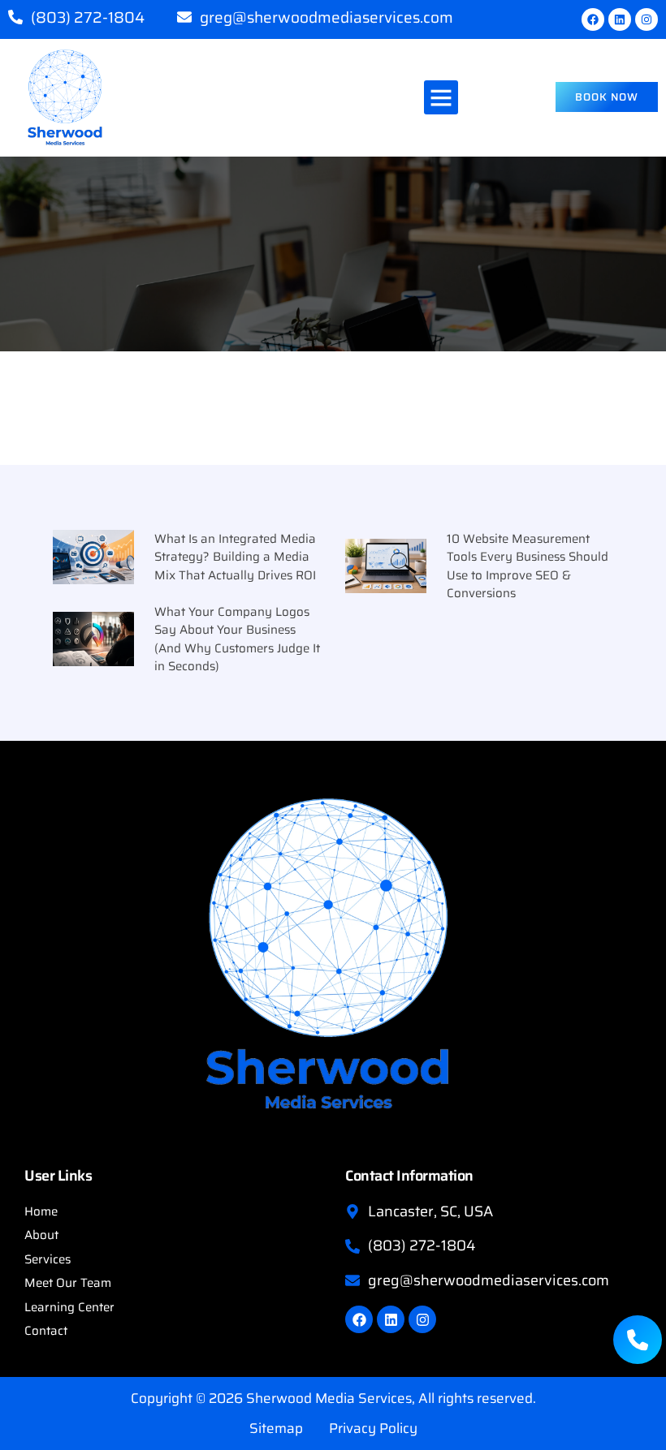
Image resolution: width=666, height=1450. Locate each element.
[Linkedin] (619, 19)
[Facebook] (593, 19)
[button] (441, 97)
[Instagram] (646, 19)
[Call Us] (637, 1339)
